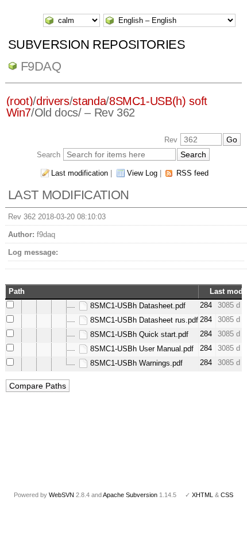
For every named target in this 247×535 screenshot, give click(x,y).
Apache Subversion (130, 494)
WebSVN (61, 494)
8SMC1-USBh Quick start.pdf (138, 334)
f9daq (41, 66)
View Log (142, 173)
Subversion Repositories (97, 44)
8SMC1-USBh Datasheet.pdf (137, 305)
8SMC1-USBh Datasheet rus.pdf (143, 320)
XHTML (202, 494)
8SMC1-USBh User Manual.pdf (141, 348)
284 (206, 305)
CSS (227, 494)
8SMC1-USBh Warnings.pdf (135, 363)
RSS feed (192, 173)
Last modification (79, 173)
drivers (53, 101)
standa (89, 101)
